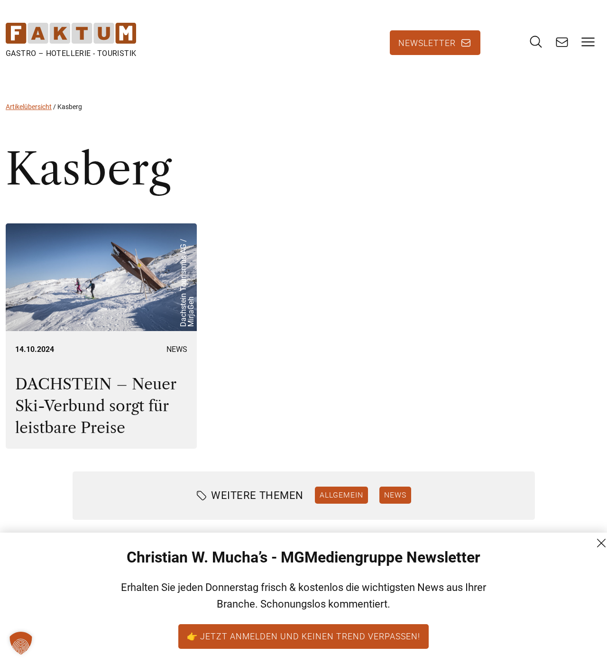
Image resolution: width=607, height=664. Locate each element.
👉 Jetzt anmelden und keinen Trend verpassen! (303, 636)
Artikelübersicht (29, 107)
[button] (21, 643)
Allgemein (341, 494)
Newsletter (427, 42)
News (176, 349)
